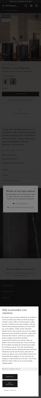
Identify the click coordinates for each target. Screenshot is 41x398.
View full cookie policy (11, 369)
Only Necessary (10, 383)
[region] (19, 351)
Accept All (10, 376)
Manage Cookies (10, 390)
